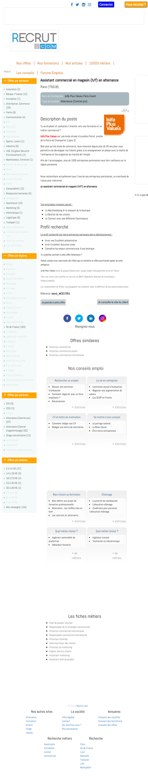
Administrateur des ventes (62, 643)
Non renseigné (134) (16, 507)
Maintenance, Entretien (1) (19, 159)
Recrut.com (82, 706)
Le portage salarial (101, 423)
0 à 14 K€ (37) (13, 468)
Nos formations (48, 63)
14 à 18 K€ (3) (13, 473)
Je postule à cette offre (53, 302)
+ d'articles (78, 407)
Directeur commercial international (66, 355)
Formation (31, 721)
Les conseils (25, 72)
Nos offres (23, 63)
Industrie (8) (12, 146)
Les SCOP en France (102, 397)
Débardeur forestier (61, 544)
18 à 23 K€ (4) (13, 478)
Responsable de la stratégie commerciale (69, 627)
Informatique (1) (14, 212)
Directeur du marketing (60, 647)
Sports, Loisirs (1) (15, 141)
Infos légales (68, 717)
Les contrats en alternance (65, 515)
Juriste (47, 752)
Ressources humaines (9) (18, 193)
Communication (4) (15, 117)
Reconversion (58, 401)
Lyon (82, 752)
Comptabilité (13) (15, 188)
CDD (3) (10, 408)
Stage (29, 728)
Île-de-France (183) (16, 327)
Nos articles (74, 63)
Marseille (84, 756)
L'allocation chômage (102, 504)
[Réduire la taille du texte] (127, 110)
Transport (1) (12, 222)
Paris (82, 744)
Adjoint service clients (60, 651)
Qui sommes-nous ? (72, 725)
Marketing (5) (13, 208)
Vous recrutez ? (136, 4)
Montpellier (85, 767)
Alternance (31, 717)
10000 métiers (99, 63)
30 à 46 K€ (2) (13, 488)
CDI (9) (9, 403)
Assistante (49, 744)
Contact (66, 721)
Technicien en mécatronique (106, 541)
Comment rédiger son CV (64, 423)
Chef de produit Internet (61, 623)
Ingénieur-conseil (100, 537)
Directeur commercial (60, 347)
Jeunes (29, 732)
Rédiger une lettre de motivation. (68, 427)
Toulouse (84, 759)
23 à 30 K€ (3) (13, 483)
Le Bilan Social (99, 427)
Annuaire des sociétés (109, 717)
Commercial (50, 756)
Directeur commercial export (63, 351)
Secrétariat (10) (14, 203)
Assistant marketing (59, 655)
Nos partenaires (70, 728)
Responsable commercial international (68, 635)
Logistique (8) (13, 217)
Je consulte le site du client (113, 302)
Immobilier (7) (13, 99)
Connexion (106, 4)
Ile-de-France (86, 748)
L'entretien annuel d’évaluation (107, 386)
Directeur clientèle (58, 639)
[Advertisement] (90, 471)
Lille (82, 763)
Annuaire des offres (107, 725)
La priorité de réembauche (105, 500)
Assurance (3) (13, 89)
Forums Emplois (52, 72)
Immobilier (49, 748)
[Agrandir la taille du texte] (123, 110)
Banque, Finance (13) (16, 94)
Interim (29, 725)
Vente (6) (11, 112)
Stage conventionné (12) (18, 435)
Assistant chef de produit (61, 659)
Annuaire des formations (110, 721)
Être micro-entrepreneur (104, 430)
